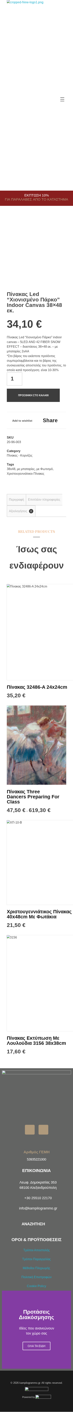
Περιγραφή (16, 499)
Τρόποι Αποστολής (36, 1250)
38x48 (11, 469)
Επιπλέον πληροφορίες (44, 499)
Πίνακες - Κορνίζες (20, 455)
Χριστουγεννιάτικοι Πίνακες (25, 473)
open (59, 226)
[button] (6, 1329)
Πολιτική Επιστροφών (36, 1277)
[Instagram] (43, 1130)
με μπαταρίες (26, 469)
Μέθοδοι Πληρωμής (36, 1268)
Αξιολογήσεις (20, 511)
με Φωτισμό (44, 469)
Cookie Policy (36, 1286)
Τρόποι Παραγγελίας (36, 1259)
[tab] (16, 499)
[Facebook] (30, 1130)
